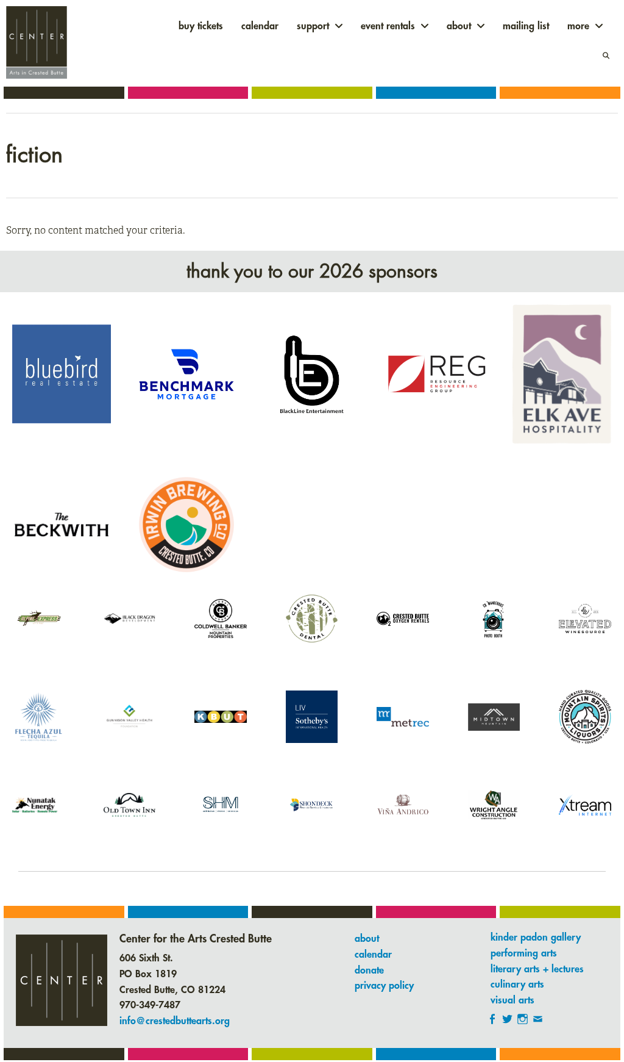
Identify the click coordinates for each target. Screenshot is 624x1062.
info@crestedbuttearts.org (174, 1021)
